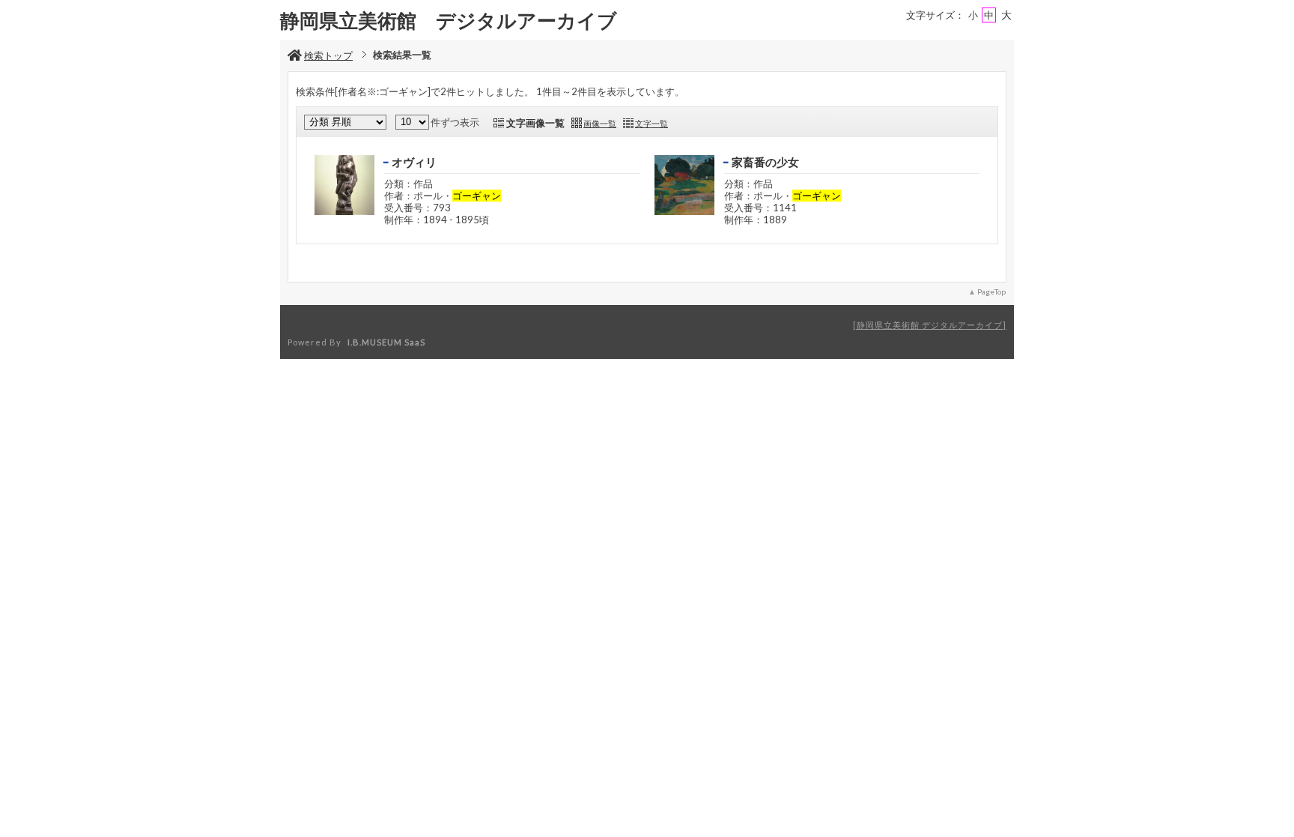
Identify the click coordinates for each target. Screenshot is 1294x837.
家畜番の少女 (765, 162)
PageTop (991, 291)
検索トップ (328, 55)
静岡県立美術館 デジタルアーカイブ (930, 325)
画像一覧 (599, 123)
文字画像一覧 (535, 123)
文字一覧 (651, 123)
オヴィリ (414, 162)
